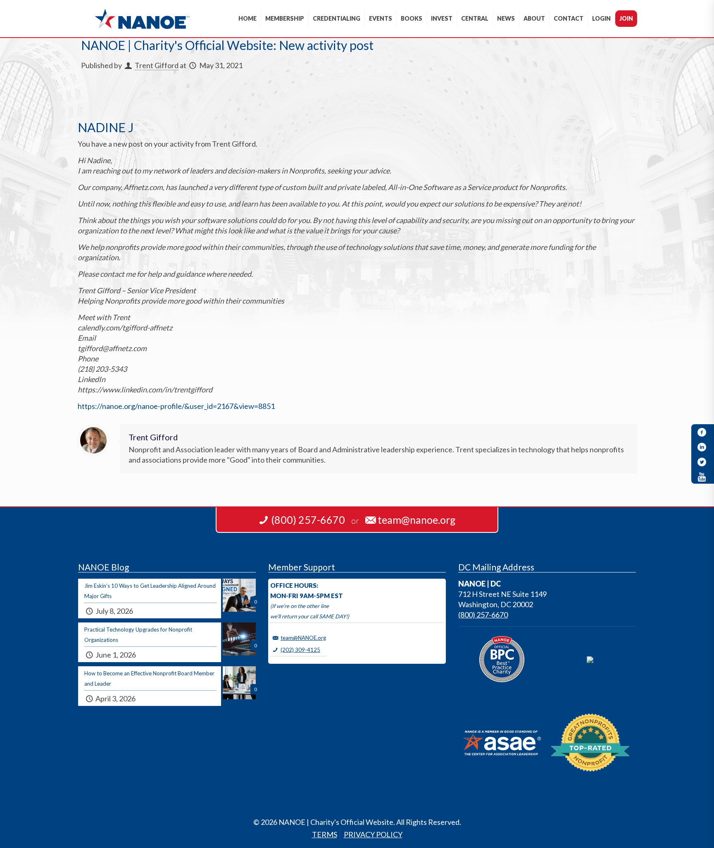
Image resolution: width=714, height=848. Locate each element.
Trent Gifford (156, 65)
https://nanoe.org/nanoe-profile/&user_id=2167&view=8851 (176, 406)
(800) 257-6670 (483, 614)
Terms (324, 834)
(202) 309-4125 (300, 649)
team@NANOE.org (303, 637)
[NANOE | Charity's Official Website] (142, 18)
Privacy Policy (373, 834)
